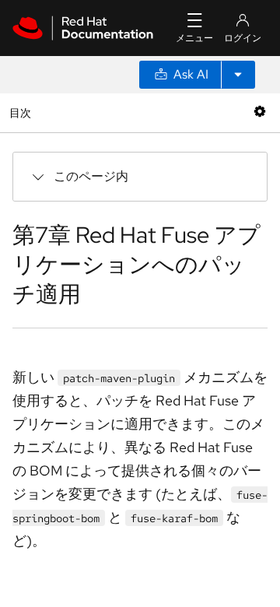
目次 (22, 112)
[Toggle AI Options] (238, 75)
